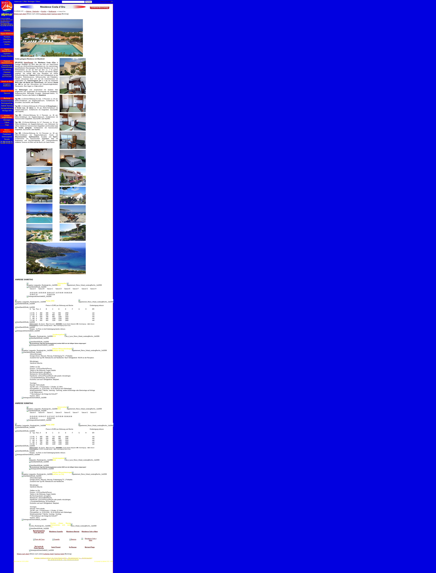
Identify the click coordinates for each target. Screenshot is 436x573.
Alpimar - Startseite (32, 11)
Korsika (43, 11)
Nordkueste (52, 11)
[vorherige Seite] (45, 14)
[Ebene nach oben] (20, 14)
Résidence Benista (72, 531)
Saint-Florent (28, 62)
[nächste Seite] (56, 14)
